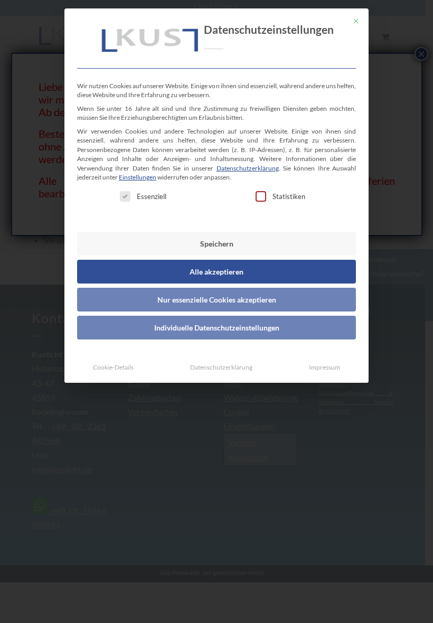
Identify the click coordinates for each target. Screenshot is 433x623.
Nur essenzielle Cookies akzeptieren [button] (216, 299)
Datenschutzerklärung (247, 168)
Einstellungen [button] (137, 177)
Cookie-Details (113, 367)
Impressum (324, 367)
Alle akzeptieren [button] (216, 271)
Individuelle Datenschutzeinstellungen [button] (216, 327)
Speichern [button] (216, 243)
